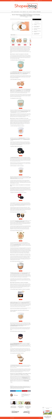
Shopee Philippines (12, 0)
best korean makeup (18, 387)
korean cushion (16, 388)
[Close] (43, 407)
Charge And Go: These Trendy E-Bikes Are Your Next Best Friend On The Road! (26, 412)
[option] (13, 41)
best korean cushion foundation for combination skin (20, 386)
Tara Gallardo (16, 395)
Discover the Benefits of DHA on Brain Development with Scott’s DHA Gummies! (15, 411)
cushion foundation (12, 388)
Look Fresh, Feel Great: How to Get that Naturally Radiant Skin (20, 407)
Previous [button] (10, 41)
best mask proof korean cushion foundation (26, 387)
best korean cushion (12, 386)
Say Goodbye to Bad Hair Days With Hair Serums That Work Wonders (26, 394)
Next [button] (30, 41)
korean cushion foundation (21, 388)
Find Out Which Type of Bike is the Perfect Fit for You (47, 417)
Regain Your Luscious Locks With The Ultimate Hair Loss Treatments (13, 407)
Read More (23, 396)
